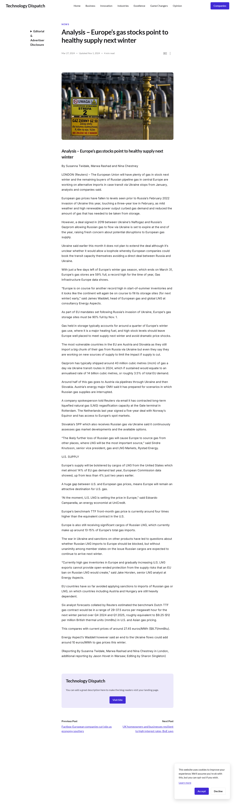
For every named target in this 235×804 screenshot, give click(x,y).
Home (77, 5)
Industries (123, 5)
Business (90, 5)
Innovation (106, 5)
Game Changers (159, 5)
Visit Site (118, 699)
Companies (220, 5)
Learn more (185, 782)
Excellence (139, 5)
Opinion (177, 5)
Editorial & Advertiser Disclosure (37, 37)
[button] (170, 53)
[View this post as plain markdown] (165, 53)
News (65, 24)
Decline (218, 791)
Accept (202, 791)
